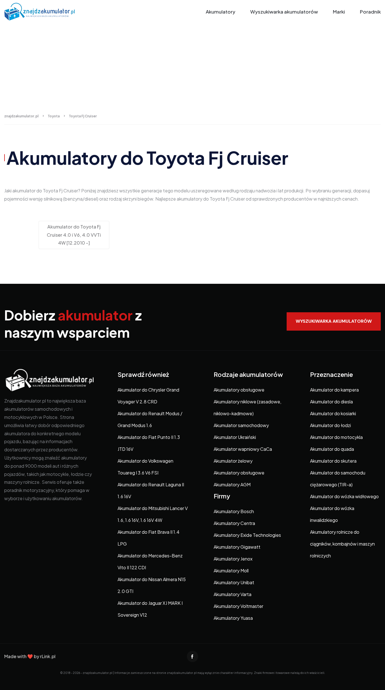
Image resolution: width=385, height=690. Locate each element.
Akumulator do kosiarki (333, 413)
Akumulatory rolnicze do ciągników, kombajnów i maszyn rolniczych (342, 544)
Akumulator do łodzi (330, 425)
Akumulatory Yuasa (233, 618)
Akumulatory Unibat (234, 582)
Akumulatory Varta (232, 594)
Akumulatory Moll (231, 570)
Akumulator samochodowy (241, 425)
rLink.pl (48, 656)
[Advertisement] (192, 65)
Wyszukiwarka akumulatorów (284, 11)
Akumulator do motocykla (336, 437)
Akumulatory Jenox (233, 559)
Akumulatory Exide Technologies (247, 535)
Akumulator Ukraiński (235, 437)
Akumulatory (220, 11)
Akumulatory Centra (234, 523)
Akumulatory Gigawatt (237, 547)
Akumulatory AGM (232, 484)
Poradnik (370, 11)
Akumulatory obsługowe (239, 390)
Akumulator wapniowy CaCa (243, 449)
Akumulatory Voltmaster (238, 606)
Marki (339, 11)
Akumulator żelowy (233, 461)
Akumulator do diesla (331, 402)
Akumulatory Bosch (234, 511)
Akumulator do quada (332, 449)
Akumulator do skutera (333, 461)
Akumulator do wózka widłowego (344, 496)
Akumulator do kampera (334, 390)
